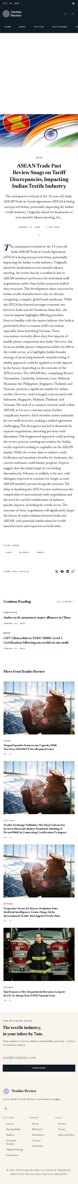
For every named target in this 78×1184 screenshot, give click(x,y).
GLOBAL (24, 552)
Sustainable (60, 26)
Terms (61, 1129)
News (22, 26)
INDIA (40, 552)
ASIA (39, 158)
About (35, 1124)
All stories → (66, 602)
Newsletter (38, 1135)
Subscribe (39, 1068)
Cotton (39, 26)
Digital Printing (14, 1149)
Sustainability (13, 1129)
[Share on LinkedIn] (67, 571)
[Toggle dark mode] (73, 13)
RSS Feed (37, 1129)
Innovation (12, 1155)
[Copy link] (73, 571)
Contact (36, 1140)
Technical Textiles (11, 1142)
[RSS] (73, 3)
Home (8, 26)
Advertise (37, 1146)
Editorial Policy (66, 1135)
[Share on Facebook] (62, 571)
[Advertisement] (39, 73)
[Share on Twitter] (56, 571)
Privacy (62, 1124)
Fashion (10, 1135)
